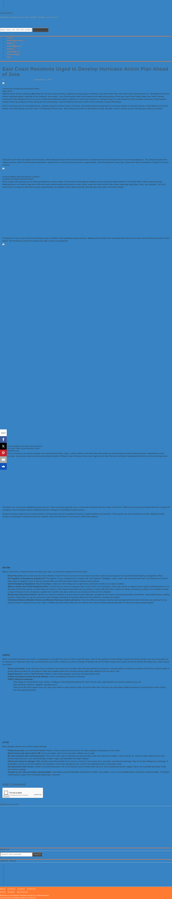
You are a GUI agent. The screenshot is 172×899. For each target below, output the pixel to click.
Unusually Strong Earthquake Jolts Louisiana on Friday (28, 878)
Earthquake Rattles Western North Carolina (23, 876)
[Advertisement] (83, 135)
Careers (11, 889)
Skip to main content (14, 4)
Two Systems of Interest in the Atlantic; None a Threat (28, 884)
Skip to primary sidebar (15, 7)
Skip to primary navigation (16, 1)
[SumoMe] (3, 466)
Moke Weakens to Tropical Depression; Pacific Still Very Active (31, 873)
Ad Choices (22, 892)
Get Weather (40, 29)
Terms (3, 892)
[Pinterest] (3, 453)
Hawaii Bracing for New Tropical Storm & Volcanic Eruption (30, 881)
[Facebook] (3, 439)
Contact (21, 889)
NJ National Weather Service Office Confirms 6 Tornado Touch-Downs (35, 868)
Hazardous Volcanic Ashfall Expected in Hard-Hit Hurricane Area (32, 865)
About (3, 889)
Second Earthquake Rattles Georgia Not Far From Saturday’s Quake (34, 870)
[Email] (3, 459)
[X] (3, 446)
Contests (31, 889)
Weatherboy (6, 13)
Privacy (11, 892)
